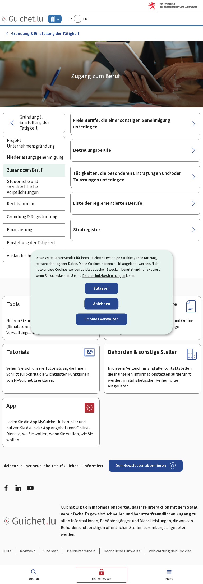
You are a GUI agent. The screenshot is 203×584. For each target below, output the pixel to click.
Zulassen (101, 288)
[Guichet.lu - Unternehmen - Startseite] (22, 19)
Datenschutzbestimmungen (103, 275)
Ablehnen (101, 304)
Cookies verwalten (101, 319)
